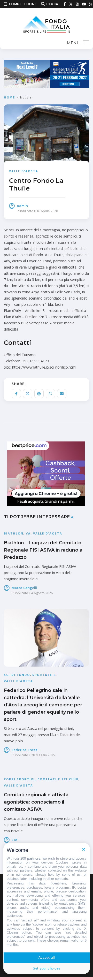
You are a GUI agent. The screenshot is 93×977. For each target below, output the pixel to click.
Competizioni (22, 4)
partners (33, 858)
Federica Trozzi (25, 749)
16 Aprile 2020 (47, 211)
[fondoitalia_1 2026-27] (46, 73)
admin (22, 205)
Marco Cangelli (24, 587)
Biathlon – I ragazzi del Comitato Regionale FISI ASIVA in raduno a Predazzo (43, 550)
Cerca (52, 4)
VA (28, 533)
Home (9, 97)
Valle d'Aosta (23, 171)
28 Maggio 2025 (43, 755)
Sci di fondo (17, 675)
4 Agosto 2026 (42, 593)
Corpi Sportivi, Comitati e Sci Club (41, 779)
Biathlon (14, 533)
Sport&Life (44, 675)
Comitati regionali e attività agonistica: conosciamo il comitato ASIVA (36, 802)
